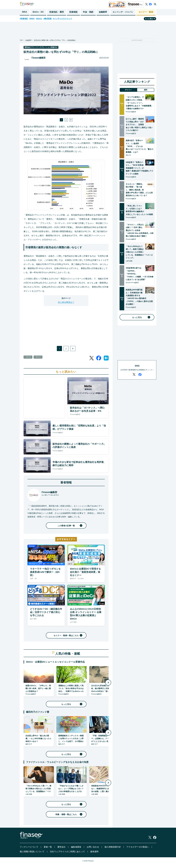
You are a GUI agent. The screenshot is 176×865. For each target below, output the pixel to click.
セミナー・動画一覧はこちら (66, 635)
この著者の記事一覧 (66, 525)
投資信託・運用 (56, 12)
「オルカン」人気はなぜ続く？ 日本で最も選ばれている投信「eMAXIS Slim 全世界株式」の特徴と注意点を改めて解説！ (139, 230)
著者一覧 (48, 847)
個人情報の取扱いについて (32, 851)
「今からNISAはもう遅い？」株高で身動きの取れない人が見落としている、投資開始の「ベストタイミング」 (139, 252)
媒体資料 (94, 851)
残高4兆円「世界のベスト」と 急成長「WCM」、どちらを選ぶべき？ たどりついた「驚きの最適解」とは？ (139, 146)
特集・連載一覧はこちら (66, 814)
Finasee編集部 (38, 58)
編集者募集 (76, 847)
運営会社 (61, 847)
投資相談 (73, 12)
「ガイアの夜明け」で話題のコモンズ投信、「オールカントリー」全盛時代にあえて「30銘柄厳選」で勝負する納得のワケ (139, 103)
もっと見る (66, 704)
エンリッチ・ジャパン (123, 12)
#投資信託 (24, 19)
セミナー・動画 (146, 12)
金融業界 (103, 12)
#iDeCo (39, 19)
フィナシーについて (29, 847)
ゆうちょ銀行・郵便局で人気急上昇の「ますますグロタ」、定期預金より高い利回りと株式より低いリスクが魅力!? (139, 124)
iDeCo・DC (38, 12)
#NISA (32, 19)
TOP (21, 40)
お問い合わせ (93, 847)
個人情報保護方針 (112, 847)
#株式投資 (47, 19)
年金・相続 (88, 12)
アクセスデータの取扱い (137, 847)
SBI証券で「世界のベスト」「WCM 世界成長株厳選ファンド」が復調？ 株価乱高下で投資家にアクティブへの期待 (139, 168)
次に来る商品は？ (66, 302)
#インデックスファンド (62, 19)
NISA (24, 12)
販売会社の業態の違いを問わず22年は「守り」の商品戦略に (55, 40)
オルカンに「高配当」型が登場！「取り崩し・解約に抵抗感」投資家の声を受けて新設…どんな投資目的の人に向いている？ (139, 190)
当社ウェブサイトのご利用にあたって (67, 851)
